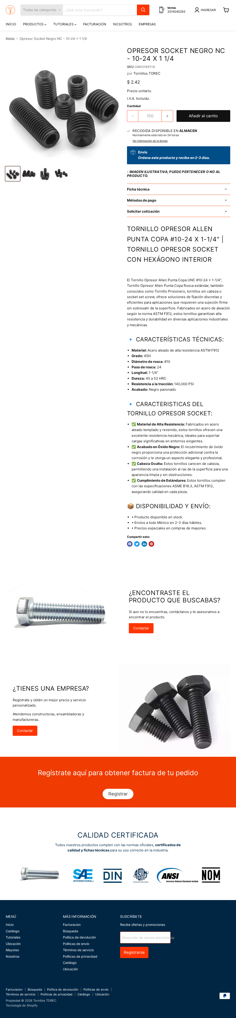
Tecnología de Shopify (22, 1005)
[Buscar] (143, 10)
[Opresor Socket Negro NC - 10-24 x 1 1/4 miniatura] (12, 173)
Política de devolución (79, 937)
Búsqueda (70, 931)
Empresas (147, 24)
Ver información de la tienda (150, 141)
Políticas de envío (76, 944)
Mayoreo (12, 950)
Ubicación (13, 944)
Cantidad (134, 106)
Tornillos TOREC (146, 73)
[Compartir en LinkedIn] (144, 544)
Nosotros (122, 24)
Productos (33, 24)
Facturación (94, 24)
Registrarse (134, 952)
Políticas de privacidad (80, 956)
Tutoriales (63, 24)
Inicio (11, 24)
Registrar (118, 794)
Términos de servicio (78, 950)
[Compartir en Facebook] (130, 544)
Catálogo (12, 931)
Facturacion (72, 925)
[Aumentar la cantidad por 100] (167, 116)
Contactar (141, 628)
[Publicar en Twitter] (137, 544)
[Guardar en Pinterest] (151, 544)
